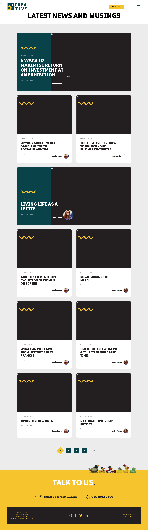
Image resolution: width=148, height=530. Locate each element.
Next (93, 450)
